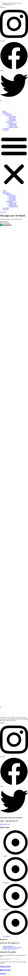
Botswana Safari (13, 123)
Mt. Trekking (6, 128)
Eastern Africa (9, 115)
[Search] (18, 959)
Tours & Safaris (6, 113)
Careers (3, 973)
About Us (5, 112)
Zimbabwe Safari (13, 126)
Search (1, 959)
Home (4, 111)
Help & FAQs (5, 970)
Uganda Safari (12, 119)
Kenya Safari (12, 117)
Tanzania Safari (12, 116)
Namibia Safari (12, 124)
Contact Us (5, 130)
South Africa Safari (13, 127)
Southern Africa (9, 121)
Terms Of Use (5, 966)
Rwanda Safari (12, 120)
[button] (14, 160)
